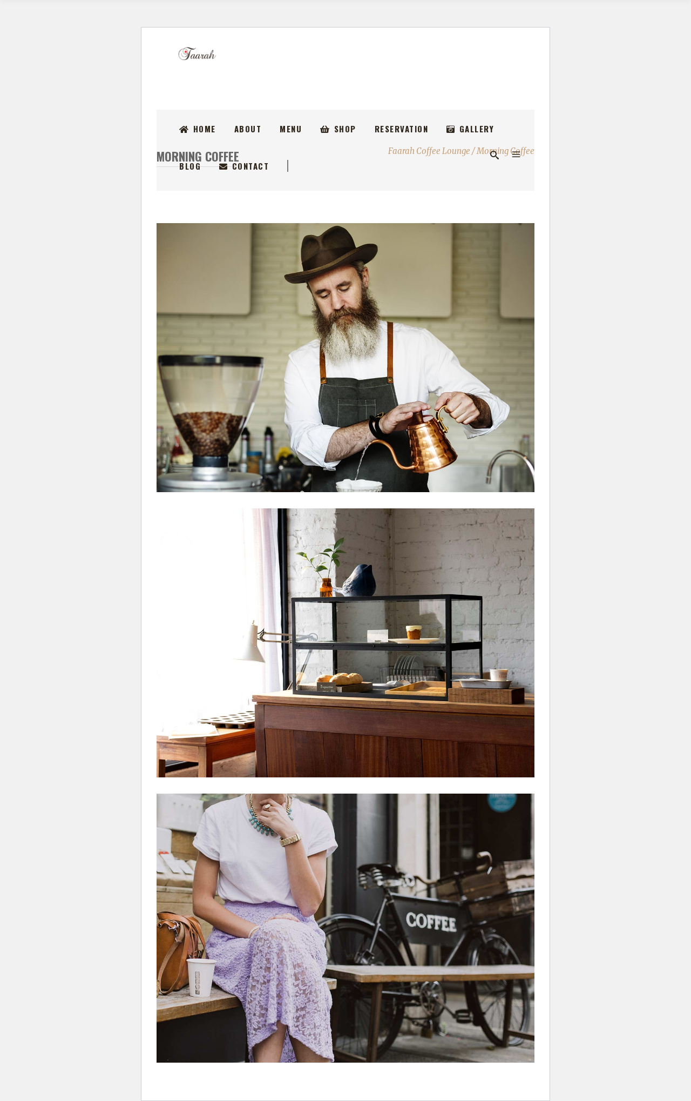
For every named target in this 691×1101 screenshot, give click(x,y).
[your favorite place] (352, 642)
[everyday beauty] (352, 928)
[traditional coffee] (352, 357)
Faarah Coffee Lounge (429, 151)
